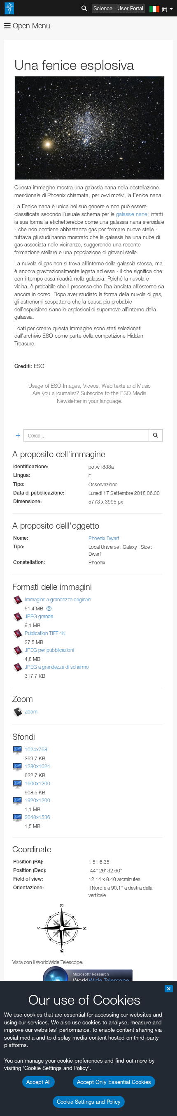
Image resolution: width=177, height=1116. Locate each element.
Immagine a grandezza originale (58, 599)
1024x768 (36, 749)
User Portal (130, 8)
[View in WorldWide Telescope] (87, 978)
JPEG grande (39, 616)
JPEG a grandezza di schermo (57, 667)
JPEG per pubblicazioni (49, 650)
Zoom (31, 712)
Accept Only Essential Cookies (114, 1082)
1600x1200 (37, 783)
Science (102, 8)
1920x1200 (37, 800)
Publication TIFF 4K (45, 633)
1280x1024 (37, 767)
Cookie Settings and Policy (89, 1101)
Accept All (38, 1082)
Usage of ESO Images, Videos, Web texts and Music (89, 385)
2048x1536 (37, 817)
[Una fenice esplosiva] (89, 127)
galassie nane (131, 214)
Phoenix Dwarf (103, 538)
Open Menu (30, 25)
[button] (49, 608)
